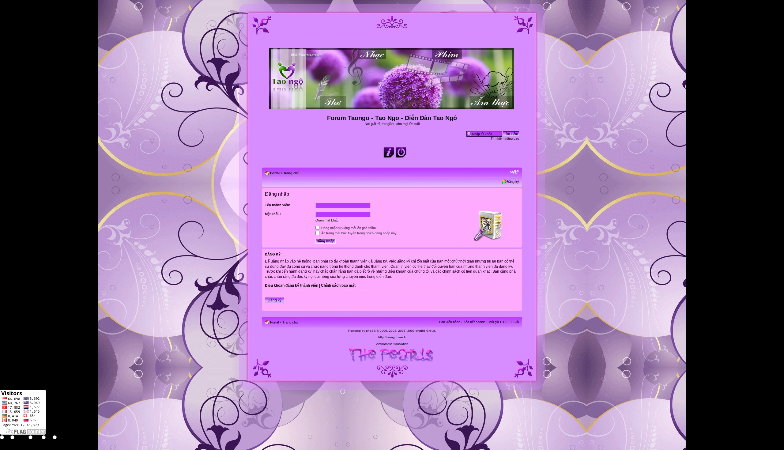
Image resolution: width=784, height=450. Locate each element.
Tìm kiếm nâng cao (505, 138)
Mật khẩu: (273, 214)
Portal (275, 173)
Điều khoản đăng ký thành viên (291, 285)
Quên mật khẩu (326, 220)
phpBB (371, 330)
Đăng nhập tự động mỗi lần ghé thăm (348, 228)
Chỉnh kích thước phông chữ (514, 172)
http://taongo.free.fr (392, 337)
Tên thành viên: (277, 205)
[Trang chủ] (392, 107)
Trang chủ (291, 173)
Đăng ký (513, 181)
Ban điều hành (449, 322)
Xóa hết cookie (474, 322)
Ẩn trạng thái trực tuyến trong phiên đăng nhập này (358, 233)
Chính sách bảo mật (338, 285)
